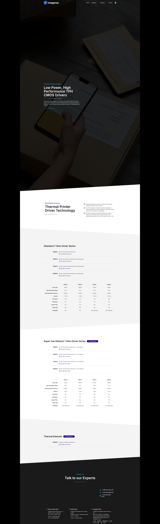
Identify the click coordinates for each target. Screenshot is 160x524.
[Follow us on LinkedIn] (115, 2)
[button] (94, 2)
